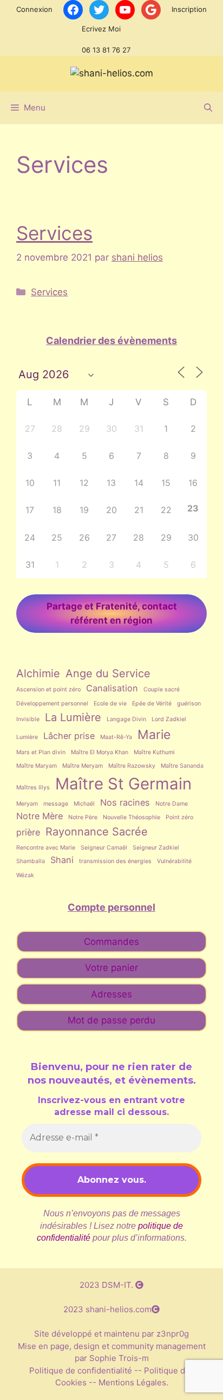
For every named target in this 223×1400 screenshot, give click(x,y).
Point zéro (179, 817)
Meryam (27, 803)
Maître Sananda (182, 765)
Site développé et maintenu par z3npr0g (111, 1333)
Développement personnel (52, 703)
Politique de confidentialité (81, 1370)
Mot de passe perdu (111, 1020)
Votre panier (111, 967)
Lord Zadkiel (169, 719)
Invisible (28, 719)
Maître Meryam (82, 765)
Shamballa (30, 861)
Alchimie (38, 673)
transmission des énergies (115, 861)
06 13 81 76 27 (106, 50)
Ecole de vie (110, 703)
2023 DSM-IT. (107, 1285)
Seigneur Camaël (104, 847)
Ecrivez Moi (101, 28)
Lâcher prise (69, 735)
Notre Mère (39, 816)
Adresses (111, 994)
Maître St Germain (123, 783)
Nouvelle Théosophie (131, 817)
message (55, 803)
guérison (189, 703)
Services (54, 233)
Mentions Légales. (132, 1382)
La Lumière (73, 717)
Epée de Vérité (152, 703)
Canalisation (112, 688)
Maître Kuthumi (154, 752)
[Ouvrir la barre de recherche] (208, 108)
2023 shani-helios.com (107, 1309)
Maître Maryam (36, 765)
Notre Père (82, 817)
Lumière (27, 737)
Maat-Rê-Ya (116, 737)
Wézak (25, 875)
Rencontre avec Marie (45, 847)
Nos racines (125, 802)
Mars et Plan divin (40, 752)
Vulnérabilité (174, 861)
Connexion (34, 9)
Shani (62, 859)
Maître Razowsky (131, 765)
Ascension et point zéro (48, 689)
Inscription (189, 9)
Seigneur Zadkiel (156, 847)
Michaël (84, 803)
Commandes (111, 941)
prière (28, 832)
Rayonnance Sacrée (96, 831)
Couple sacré (161, 689)
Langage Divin (126, 719)
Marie (153, 734)
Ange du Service (107, 673)
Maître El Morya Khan (99, 752)
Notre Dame (171, 803)
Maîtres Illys (33, 787)
